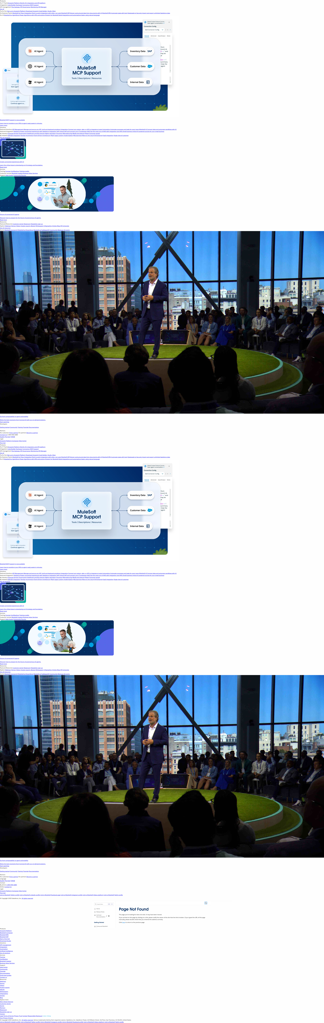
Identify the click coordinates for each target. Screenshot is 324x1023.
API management (5, 945)
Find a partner (13, 433)
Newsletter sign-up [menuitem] (37, 224)
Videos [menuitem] (18, 226)
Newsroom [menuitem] (27, 224)
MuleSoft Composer (6, 933)
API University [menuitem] (64, 226)
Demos (2, 983)
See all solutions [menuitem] (5, 137)
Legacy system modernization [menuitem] (63, 135)
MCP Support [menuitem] (34, 5)
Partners (2, 1008)
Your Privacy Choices (6, 1018)
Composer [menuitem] (15, 441)
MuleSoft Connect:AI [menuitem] (11, 230)
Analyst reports (5, 987)
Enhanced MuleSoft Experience (102, 927)
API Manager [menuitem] (42, 7)
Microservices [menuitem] (77, 135)
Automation (4, 949)
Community (13, 427)
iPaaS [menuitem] (52, 135)
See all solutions (5, 953)
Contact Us (3, 435)
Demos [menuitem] (13, 226)
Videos (2, 985)
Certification (4, 959)
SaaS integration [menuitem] (108, 135)
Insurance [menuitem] (59, 133)
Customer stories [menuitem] (18, 224)
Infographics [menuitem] (48, 226)
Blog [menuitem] (58, 226)
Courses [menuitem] (7, 171)
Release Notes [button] (100, 912)
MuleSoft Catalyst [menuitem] (17, 173)
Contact (25, 1016)
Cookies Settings (47, 1016)
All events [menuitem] (67, 230)
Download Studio (5, 941)
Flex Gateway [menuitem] (15, 7)
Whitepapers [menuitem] (39, 226)
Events (2, 1006)
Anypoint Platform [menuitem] (6, 441)
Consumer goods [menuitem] (94, 133)
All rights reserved (27, 898)
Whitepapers (4, 991)
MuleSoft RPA (4, 935)
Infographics (4, 994)
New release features (6, 1002)
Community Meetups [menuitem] (56, 230)
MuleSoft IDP (4, 937)
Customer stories (5, 1004)
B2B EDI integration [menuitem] (14, 135)
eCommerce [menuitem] (30, 135)
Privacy (16, 1016)
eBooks (2, 989)
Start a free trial (5, 939)
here (123, 922)
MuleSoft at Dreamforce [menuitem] (25, 230)
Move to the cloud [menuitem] (88, 135)
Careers (2, 1014)
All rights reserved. (27, 1020)
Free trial (2, 443)
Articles (2, 996)
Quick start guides (5, 975)
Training (20, 427)
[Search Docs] (206, 903)
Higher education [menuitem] (50, 133)
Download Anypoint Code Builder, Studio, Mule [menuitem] (41, 11)
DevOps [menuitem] (23, 135)
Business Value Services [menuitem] (30, 173)
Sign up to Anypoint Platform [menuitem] (16, 11)
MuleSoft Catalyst (5, 961)
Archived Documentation (100, 916)
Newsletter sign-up (6, 1012)
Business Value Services (7, 963)
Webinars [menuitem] (8, 226)
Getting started (5, 427)
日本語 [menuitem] (13, 437)
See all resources (5, 228)
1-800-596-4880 (11, 885)
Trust (20, 1016)
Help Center (4, 967)
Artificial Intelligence (6, 951)
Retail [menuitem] (87, 133)
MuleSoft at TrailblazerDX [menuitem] (42, 230)
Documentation (34, 427)
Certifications (15, 171)
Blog (1, 998)
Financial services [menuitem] (13, 133)
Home (98, 908)
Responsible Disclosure (35, 1016)
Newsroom (3, 1010)
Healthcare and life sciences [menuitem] (36, 133)
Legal (1, 1016)
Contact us (3, 977)
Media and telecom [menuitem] (79, 133)
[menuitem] (162, 63)
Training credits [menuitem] (24, 171)
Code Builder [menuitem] (12, 5)
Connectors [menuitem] (26, 5)
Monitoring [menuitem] (34, 7)
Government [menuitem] (23, 133)
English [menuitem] (5, 437)
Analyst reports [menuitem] (25, 226)
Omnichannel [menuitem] (98, 135)
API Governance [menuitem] (25, 7)
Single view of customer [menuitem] (121, 135)
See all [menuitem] (2, 9)
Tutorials (26, 427)
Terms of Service (9, 1016)
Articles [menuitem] (54, 226)
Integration (3, 947)
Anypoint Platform (6, 931)
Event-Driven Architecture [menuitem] (42, 135)
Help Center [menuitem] (9, 175)
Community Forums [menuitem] (19, 175)
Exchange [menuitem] (19, 5)
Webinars (3, 981)
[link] (106, 916)
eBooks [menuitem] (33, 226)
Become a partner (32, 433)
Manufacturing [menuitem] (67, 133)
